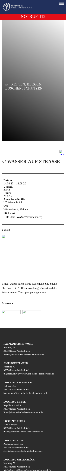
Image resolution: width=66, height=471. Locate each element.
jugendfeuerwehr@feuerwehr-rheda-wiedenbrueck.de (29, 373)
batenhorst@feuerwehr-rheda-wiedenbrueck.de (26, 393)
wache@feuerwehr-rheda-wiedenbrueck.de (24, 354)
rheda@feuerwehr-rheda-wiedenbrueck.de (23, 431)
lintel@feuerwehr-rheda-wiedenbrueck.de (23, 412)
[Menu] (61, 3)
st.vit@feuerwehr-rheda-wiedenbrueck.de (23, 451)
